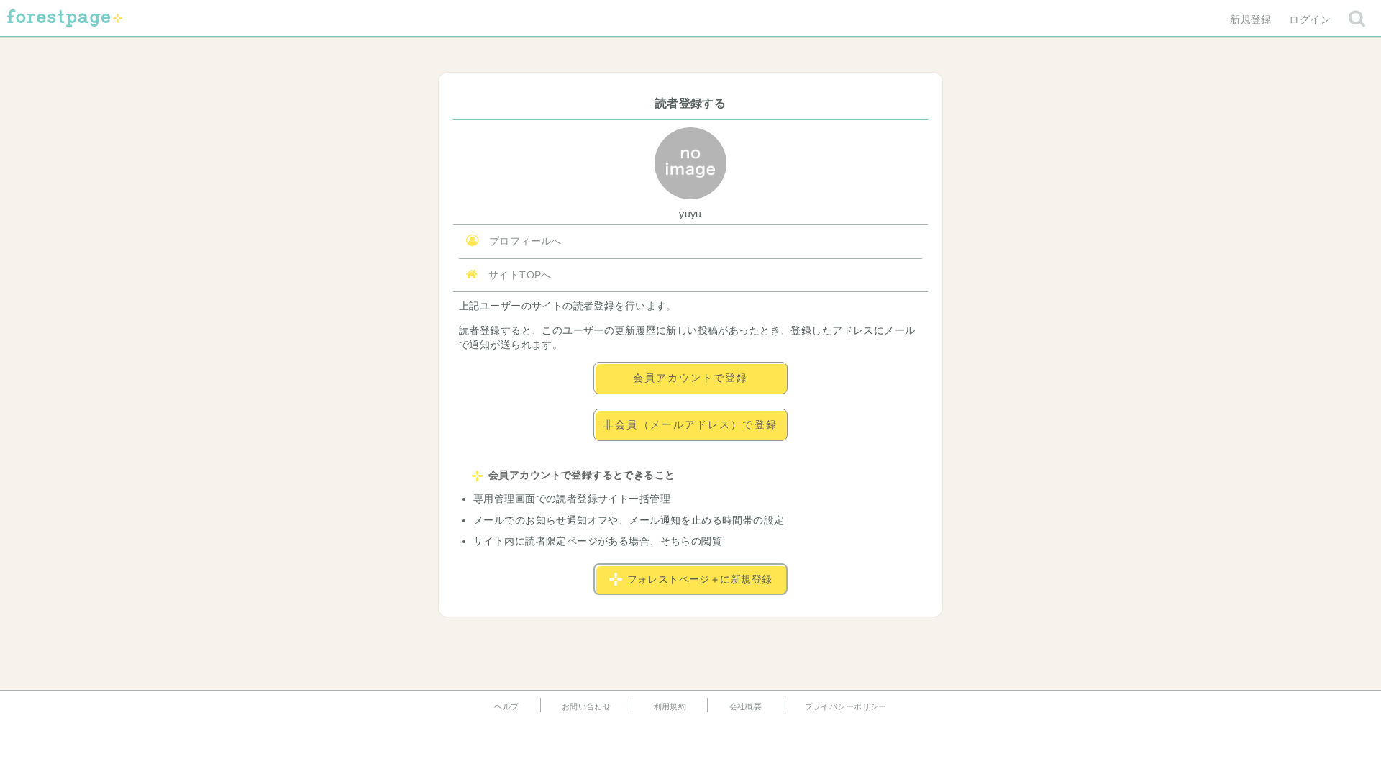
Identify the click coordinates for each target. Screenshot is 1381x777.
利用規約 (670, 706)
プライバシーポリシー (846, 706)
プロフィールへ (523, 241)
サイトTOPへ (518, 275)
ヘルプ (506, 706)
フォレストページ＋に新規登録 (699, 579)
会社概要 (745, 706)
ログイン (1310, 19)
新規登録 (1251, 19)
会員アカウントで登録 (691, 377)
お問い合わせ (586, 706)
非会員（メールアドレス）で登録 (690, 424)
